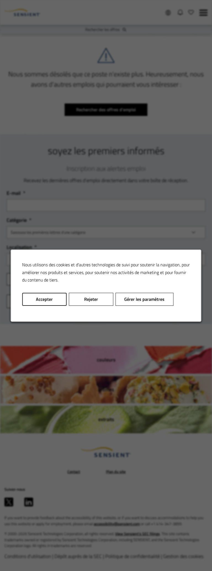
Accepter (44, 299)
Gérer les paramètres (144, 299)
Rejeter (91, 299)
